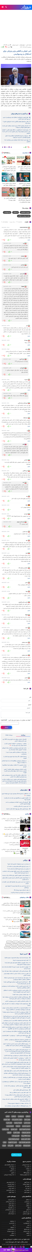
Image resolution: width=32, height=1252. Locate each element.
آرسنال (28, 1221)
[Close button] (31, 1247)
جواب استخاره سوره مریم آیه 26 (21, 890)
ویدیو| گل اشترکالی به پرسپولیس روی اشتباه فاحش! (16, 1055)
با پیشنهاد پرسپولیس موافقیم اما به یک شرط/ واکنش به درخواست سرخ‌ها (14, 761)
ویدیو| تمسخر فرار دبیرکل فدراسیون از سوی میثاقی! (16, 957)
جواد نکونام (7, 1119)
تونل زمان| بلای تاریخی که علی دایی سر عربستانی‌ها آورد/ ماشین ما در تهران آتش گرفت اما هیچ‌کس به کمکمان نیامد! (16, 1017)
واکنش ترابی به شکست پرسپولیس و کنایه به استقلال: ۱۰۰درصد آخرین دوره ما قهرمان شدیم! (16, 991)
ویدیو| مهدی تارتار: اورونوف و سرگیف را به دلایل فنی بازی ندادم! (16, 1004)
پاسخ (29, 240)
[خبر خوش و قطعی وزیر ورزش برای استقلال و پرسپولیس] (16, 74)
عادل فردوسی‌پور (10, 1182)
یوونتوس (12, 1235)
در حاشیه (12, 1171)
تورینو (4, 1145)
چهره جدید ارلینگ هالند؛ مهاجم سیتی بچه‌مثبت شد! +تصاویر (17, 140)
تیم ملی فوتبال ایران (14, 1139)
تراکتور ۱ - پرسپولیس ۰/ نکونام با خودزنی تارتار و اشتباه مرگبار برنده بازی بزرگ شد (15, 744)
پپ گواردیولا (11, 1208)
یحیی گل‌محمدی (10, 1190)
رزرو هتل (20, 947)
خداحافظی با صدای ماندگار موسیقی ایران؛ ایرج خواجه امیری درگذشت (16, 794)
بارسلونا (18, 1126)
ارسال (6, 727)
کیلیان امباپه (11, 1200)
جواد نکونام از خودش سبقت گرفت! (21, 994)
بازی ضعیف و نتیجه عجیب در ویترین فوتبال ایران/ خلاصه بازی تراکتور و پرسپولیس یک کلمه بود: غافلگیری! (16, 1028)
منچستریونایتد (10, 1231)
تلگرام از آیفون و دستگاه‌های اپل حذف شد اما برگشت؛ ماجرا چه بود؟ (17, 798)
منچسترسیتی (10, 1126)
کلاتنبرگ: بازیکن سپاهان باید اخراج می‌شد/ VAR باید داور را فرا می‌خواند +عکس (14, 740)
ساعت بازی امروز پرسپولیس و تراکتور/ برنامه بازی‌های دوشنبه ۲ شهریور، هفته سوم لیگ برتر (14, 748)
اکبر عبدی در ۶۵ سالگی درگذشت (21, 806)
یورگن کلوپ (11, 1206)
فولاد (28, 1208)
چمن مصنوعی (27, 942)
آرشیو (28, 1171)
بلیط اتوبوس (14, 947)
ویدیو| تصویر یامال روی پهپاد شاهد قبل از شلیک (17, 809)
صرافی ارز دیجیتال (26, 947)
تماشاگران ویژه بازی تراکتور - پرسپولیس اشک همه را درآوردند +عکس (17, 1086)
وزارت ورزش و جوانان (24, 216)
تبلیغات (27, 1169)
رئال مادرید (9, 1123)
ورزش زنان (11, 1167)
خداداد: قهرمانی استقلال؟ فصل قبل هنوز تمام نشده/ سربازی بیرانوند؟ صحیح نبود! (17, 963)
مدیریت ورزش (15, 45)
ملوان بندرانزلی (26, 1214)
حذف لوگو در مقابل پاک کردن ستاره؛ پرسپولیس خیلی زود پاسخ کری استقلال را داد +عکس (14, 776)
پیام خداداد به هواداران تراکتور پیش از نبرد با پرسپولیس (16, 753)
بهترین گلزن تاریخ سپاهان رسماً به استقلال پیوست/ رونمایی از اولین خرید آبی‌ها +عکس (17, 1095)
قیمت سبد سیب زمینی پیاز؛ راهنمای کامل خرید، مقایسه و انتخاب (15, 882)
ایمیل (29, 705)
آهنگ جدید (9, 942)
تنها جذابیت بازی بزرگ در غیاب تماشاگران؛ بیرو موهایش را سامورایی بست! (16, 1082)
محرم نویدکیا (27, 1145)
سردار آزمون (26, 1182)
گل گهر (27, 1210)
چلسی (28, 1235)
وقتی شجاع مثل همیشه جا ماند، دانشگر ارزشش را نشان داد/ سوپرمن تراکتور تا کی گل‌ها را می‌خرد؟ (16, 1067)
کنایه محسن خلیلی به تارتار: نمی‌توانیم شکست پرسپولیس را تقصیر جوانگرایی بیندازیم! (16, 987)
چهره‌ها (12, 1169)
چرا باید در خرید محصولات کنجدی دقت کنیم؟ (18, 864)
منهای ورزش (24, 790)
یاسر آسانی (27, 1123)
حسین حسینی (26, 1126)
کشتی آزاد (10, 1145)
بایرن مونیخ (14, 1129)
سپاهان (14, 1116)
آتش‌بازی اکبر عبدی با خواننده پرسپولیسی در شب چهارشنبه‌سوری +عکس (18, 803)
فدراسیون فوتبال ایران (24, 1142)
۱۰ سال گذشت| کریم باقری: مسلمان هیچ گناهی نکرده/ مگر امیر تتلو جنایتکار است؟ (17, 982)
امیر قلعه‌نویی (11, 1186)
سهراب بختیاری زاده (17, 1119)
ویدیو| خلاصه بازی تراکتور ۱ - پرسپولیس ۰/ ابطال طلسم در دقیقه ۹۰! (16, 1036)
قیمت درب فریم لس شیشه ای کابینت (20, 892)
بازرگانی (25, 860)
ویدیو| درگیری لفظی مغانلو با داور (20, 1090)
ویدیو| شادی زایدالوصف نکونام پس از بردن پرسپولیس (15, 1020)
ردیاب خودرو (15, 942)
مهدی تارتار (27, 1119)
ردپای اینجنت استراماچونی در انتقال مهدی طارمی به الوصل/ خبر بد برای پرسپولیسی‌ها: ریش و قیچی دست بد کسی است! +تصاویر (16, 131)
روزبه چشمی (6, 1129)
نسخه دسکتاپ (16, 1155)
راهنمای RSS (26, 1173)
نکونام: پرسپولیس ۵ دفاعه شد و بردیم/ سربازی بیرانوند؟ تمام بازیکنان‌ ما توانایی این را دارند (16, 1012)
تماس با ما (27, 1167)
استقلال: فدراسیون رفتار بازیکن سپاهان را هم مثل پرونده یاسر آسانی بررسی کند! (16, 1100)
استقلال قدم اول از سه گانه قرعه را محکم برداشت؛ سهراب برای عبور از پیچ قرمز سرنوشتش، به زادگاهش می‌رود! (16, 1008)
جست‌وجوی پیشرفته (24, 1175)
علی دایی (27, 1188)
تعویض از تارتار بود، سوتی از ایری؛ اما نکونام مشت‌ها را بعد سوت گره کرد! (16, 967)
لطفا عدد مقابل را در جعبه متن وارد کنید (19, 720)
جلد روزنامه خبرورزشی (9, 1175)
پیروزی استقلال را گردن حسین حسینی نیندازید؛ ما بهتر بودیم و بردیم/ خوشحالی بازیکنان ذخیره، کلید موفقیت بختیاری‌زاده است (16, 1045)
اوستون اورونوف (26, 1132)
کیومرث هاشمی (25, 212)
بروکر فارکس (27, 944)
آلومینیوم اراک (15, 1136)
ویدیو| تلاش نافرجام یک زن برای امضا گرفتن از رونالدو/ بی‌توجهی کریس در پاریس (16, 1078)
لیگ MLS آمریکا (26, 1136)
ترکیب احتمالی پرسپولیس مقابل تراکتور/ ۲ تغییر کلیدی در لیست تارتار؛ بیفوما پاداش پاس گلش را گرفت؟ (15, 771)
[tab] (23, 735)
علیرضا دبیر (26, 1190)
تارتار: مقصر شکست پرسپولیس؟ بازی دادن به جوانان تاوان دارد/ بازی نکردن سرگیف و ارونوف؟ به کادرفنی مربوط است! (16, 1023)
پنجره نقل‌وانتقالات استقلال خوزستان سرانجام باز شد (17, 1106)
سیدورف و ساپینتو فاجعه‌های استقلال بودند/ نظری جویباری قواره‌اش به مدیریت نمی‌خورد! (17, 136)
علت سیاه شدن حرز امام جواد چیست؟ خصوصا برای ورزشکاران (17, 886)
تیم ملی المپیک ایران (25, 1129)
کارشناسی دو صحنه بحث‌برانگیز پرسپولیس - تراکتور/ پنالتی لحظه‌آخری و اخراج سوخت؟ (17, 1040)
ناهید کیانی (11, 1188)
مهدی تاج (27, 1186)
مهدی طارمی (17, 1132)
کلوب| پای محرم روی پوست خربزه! (21, 960)
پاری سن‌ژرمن (26, 1231)
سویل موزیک (21, 944)
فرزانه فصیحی (11, 1184)
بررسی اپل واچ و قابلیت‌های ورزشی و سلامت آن (18, 866)
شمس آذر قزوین (13, 1142)
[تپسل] (1, 1247)
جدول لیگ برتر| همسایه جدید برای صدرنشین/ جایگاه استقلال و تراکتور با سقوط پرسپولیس (17, 978)
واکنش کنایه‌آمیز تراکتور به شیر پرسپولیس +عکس (17, 1001)
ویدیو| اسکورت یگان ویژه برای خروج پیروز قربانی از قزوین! (14, 757)
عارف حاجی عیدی (25, 1139)
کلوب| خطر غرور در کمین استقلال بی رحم (19, 1092)
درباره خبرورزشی (25, 1165)
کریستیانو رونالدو (10, 1201)
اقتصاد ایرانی (7, 947)
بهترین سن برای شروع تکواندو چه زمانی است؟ (18, 869)
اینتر (28, 1225)
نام (30, 697)
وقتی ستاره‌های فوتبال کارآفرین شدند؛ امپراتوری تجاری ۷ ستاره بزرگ (16, 122)
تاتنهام (27, 1233)
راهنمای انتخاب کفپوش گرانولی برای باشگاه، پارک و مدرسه (15, 875)
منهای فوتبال (22, 45)
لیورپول (9, 1132)
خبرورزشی (26, 7)
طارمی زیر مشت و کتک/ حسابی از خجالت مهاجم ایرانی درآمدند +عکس (17, 974)
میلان (4, 1142)
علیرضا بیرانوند (18, 1123)
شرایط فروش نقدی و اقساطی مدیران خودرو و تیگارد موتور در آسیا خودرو (15, 878)
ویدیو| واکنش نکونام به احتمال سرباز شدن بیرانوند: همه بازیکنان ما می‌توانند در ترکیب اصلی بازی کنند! (16, 997)
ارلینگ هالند (11, 1214)
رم (13, 1225)
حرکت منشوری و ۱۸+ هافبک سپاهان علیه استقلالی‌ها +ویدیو (14, 766)
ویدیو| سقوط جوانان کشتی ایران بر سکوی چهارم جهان (16, 1071)
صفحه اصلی (28, 45)
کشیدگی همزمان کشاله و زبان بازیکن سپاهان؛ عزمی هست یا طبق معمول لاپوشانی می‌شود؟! (16, 126)
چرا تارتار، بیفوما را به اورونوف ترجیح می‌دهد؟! (18, 1103)
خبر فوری (21, 942)
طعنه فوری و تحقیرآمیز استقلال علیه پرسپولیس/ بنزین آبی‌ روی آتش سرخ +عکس (16, 118)
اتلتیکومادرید (26, 1223)
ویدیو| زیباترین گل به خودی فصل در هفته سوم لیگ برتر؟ (15, 971)
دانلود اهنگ (14, 944)
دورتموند (12, 1221)
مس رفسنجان (26, 1212)
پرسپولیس (7, 212)
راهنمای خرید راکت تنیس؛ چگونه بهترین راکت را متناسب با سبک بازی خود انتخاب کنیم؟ (15, 872)
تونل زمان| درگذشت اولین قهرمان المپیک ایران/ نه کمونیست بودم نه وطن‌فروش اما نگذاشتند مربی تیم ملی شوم (16, 1063)
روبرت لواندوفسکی (9, 1210)
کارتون (12, 1173)
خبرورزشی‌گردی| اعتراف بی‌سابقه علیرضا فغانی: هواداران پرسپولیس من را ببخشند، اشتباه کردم (17, 1074)
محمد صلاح (18, 1145)
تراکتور (7, 1116)
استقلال (15, 212)
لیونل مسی (11, 1212)
